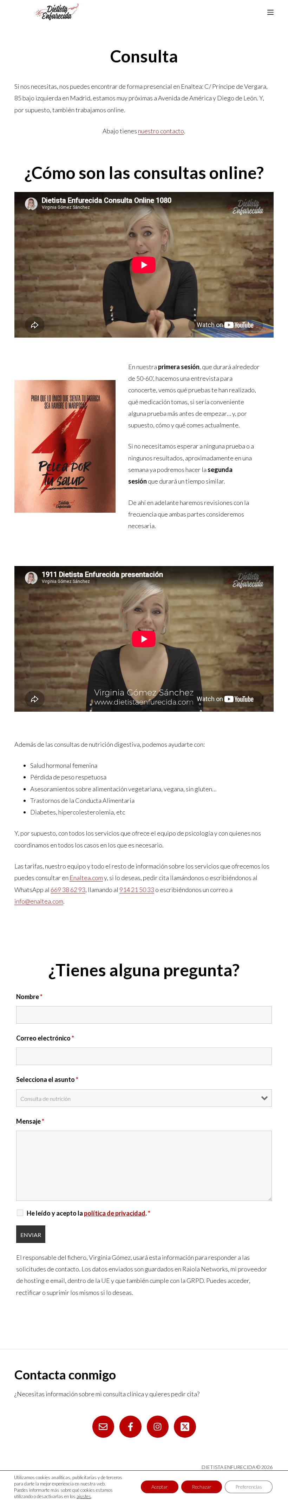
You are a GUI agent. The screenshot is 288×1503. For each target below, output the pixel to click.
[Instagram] (158, 1427)
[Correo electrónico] (103, 1427)
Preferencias (248, 1487)
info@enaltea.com (38, 901)
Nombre (29, 996)
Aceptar (159, 1487)
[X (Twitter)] (185, 1427)
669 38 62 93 (68, 889)
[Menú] (270, 12)
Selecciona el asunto (47, 1079)
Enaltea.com (86, 878)
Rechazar (201, 1487)
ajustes (84, 1496)
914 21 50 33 (136, 889)
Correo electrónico (45, 1038)
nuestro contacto (161, 131)
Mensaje (30, 1121)
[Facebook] (130, 1427)
